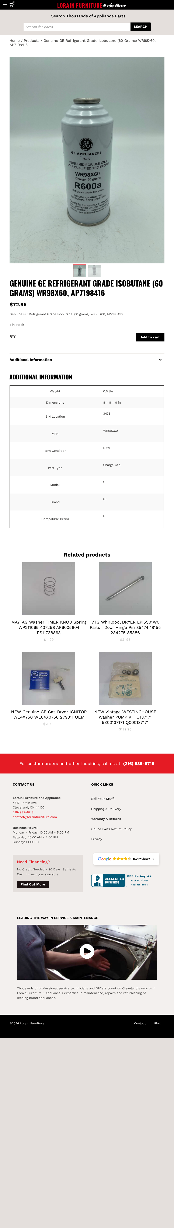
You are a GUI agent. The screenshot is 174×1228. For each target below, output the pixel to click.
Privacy (96, 839)
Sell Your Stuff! (103, 799)
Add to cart (150, 337)
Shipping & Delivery (106, 809)
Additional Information (31, 359)
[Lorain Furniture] (91, 4)
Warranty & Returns (106, 819)
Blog (157, 1023)
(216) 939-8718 (138, 763)
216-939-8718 (23, 812)
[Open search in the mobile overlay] (87, 26)
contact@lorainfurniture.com (35, 817)
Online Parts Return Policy (111, 829)
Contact (140, 1023)
